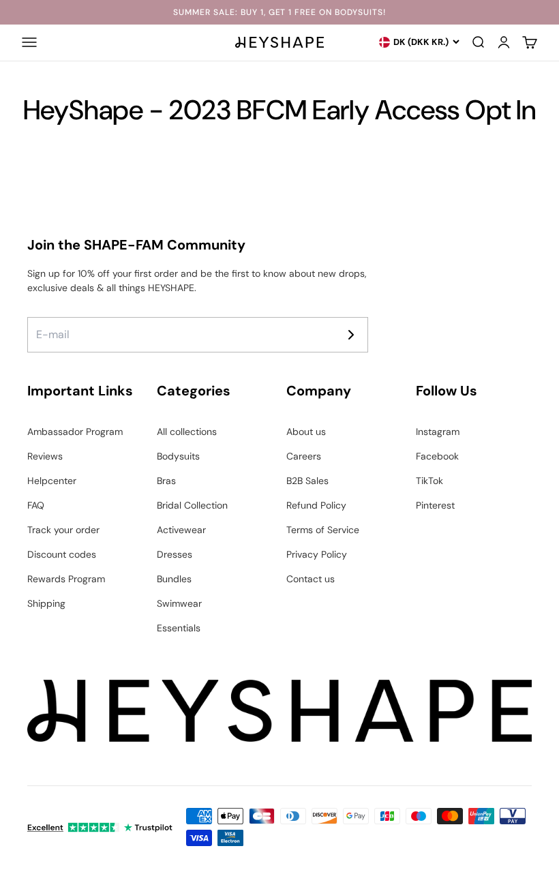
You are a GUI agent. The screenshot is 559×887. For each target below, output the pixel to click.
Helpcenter (51, 481)
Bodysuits (178, 456)
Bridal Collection (192, 505)
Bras (166, 481)
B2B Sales (307, 481)
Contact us (310, 579)
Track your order (63, 530)
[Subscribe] (351, 335)
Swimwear (179, 603)
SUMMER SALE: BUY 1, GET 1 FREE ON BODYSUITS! (279, 12)
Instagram (437, 431)
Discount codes (61, 554)
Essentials (178, 628)
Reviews (45, 456)
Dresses (174, 554)
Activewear (181, 530)
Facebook (437, 456)
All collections (187, 431)
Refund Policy (316, 505)
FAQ (35, 505)
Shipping (46, 603)
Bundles (174, 579)
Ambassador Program (75, 431)
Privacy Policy (316, 554)
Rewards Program (66, 579)
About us (306, 431)
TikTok (429, 481)
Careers (303, 456)
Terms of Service (322, 530)
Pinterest (435, 505)
